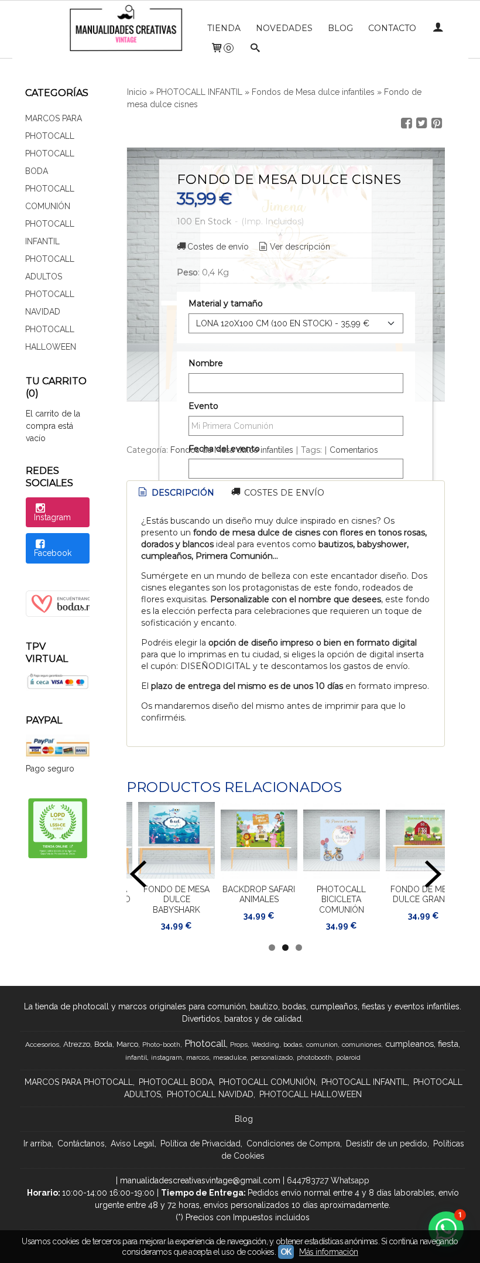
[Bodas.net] (71, 614)
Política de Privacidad (200, 1143)
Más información (328, 1252)
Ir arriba (37, 1143)
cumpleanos (409, 1044)
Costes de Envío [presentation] (283, 492)
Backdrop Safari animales (258, 894)
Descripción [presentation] (181, 492)
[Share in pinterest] (436, 123)
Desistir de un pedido (386, 1143)
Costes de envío (218, 246)
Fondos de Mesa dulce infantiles (231, 450)
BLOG (340, 28)
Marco (127, 1044)
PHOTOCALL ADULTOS (49, 267)
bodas (292, 1044)
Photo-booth (161, 1044)
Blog (244, 1119)
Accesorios (42, 1044)
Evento (203, 406)
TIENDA (224, 28)
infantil (136, 1057)
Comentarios (354, 450)
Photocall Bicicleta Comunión (341, 899)
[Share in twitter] (421, 123)
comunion (322, 1044)
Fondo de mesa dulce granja (423, 894)
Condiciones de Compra (293, 1143)
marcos (197, 1057)
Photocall (205, 1043)
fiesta (448, 1044)
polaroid (348, 1057)
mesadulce (229, 1057)
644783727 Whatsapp (328, 1180)
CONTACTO (392, 28)
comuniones (361, 1044)
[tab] (175, 493)
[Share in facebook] (406, 123)
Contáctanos (81, 1143)
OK (286, 1252)
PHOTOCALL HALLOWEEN (50, 338)
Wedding (265, 1044)
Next (433, 874)
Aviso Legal (133, 1143)
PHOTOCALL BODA (49, 162)
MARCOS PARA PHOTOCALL (53, 127)
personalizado (272, 1057)
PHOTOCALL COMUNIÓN (49, 197)
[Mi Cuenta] (438, 28)
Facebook (52, 553)
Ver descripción (300, 246)
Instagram (52, 517)
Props (239, 1044)
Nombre (205, 363)
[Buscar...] (255, 49)
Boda (103, 1044)
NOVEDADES (284, 28)
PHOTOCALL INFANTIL (49, 232)
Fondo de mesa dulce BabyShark (176, 899)
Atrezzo (76, 1044)
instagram (166, 1057)
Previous (138, 874)
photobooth (314, 1057)
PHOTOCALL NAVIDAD (49, 302)
